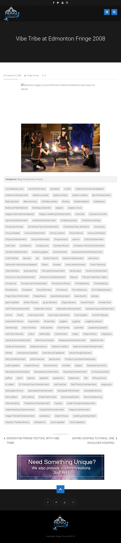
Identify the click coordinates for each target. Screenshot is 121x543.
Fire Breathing (101, 283)
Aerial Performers (36, 189)
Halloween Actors (43, 308)
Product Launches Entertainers (80, 359)
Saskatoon (58, 378)
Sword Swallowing (93, 397)
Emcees (57, 264)
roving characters (100, 372)
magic (75, 334)
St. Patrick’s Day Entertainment (34, 384)
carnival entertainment (17, 220)
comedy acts (42, 245)
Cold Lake (10, 245)
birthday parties (49, 201)
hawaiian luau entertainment (100, 308)
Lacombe (78, 327)
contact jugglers (40, 252)
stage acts (106, 384)
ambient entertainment (17, 195)
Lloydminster (61, 334)
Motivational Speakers (53, 353)
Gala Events (80, 296)
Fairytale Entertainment (53, 271)
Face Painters (12, 271)
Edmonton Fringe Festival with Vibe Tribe (33, 440)
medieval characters (15, 346)
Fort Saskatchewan (101, 290)
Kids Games (46, 327)
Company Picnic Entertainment (89, 245)
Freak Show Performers (17, 296)
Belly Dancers (12, 201)
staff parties (60, 384)
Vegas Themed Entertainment (20, 416)
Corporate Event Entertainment (87, 252)
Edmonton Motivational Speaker (21, 264)
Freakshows (40, 296)
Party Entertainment (15, 359)
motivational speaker (27, 353)
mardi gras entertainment (18, 340)
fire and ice (11, 283)
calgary (59, 208)
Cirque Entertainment (16, 239)
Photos (39, 179)
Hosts (20, 315)
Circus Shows (76, 233)
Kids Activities (29, 327)
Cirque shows (60, 239)
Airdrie (67, 189)
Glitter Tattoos (31, 302)
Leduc (31, 334)
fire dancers (11, 290)
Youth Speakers (77, 422)
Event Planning (97, 264)
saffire (9, 378)
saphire (31, 378)
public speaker (13, 365)
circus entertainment (35, 233)
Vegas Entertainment (79, 409)
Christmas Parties (14, 226)
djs (37, 258)
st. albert (10, 384)
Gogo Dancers (69, 302)
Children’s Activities (91, 220)
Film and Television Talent (94, 277)
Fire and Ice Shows (61, 283)
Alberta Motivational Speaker (90, 189)
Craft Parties (12, 258)
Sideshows (74, 378)
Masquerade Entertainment (72, 340)
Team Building (12, 403)
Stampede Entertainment (40, 390)
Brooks (65, 201)
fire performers (44, 290)
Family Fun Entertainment (52, 277)
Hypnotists (33, 321)
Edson (45, 264)
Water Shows (61, 416)
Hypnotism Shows (14, 321)
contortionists (60, 252)
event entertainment (75, 264)
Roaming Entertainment (75, 372)
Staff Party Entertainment (83, 384)
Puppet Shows (32, 365)
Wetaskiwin (40, 422)
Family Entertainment (96, 271)
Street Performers (47, 397)
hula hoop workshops (58, 315)
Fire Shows (61, 290)
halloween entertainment (69, 308)
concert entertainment (16, 252)
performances (37, 359)
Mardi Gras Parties (44, 340)
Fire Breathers (82, 283)
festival (73, 277)
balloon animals (40, 195)
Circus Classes (13, 233)
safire (19, 378)
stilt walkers (11, 397)
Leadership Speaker (97, 327)
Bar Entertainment (101, 195)
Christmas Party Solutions (76, 226)
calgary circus (75, 208)
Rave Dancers (50, 365)
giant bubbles (12, 302)
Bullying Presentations (16, 208)
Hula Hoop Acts (35, 315)
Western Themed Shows (17, 422)
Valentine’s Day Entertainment (20, 409)
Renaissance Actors (96, 365)
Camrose (79, 214)
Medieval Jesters (60, 346)
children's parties (69, 220)
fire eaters (27, 290)
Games (94, 296)
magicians (106, 334)
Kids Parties (63, 327)
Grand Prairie (87, 302)
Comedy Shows (61, 245)
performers (54, 359)
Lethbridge (44, 334)
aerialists (54, 189)
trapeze (58, 403)
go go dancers (50, 302)
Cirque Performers (40, 239)
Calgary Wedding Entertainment (54, 214)
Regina (78, 365)
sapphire (44, 378)
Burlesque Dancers (41, 208)
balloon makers (79, 195)
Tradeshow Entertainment (37, 403)
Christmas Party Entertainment (43, 226)
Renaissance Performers (46, 372)
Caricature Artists (98, 214)
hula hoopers (81, 315)
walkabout (45, 416)
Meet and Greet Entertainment (88, 346)
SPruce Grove (99, 378)
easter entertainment (73, 258)
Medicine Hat (97, 340)
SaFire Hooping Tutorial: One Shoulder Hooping (93, 440)
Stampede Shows (92, 390)
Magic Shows (89, 334)
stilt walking (28, 397)
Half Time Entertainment (17, 308)
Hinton (9, 315)
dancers (27, 258)
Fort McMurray (79, 290)
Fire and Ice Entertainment (34, 283)
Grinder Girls (105, 302)
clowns (75, 239)
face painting (30, 271)
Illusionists (49, 321)
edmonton (93, 258)
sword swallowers (70, 397)
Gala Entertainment (60, 296)
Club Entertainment (93, 239)
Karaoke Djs (11, 327)
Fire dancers (29, 179)
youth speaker (57, 422)
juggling (76, 321)
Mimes (9, 353)
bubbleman (99, 201)
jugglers (63, 321)
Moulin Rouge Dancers (80, 353)
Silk (86, 378)
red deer (66, 365)
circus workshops (96, 233)
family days (75, 271)
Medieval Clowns (38, 346)
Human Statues (100, 315)
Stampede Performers (68, 390)
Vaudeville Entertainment (52, 409)
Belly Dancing (30, 201)
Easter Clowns (51, 258)
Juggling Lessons (93, 321)
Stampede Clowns (14, 390)
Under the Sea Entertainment (81, 403)
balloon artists (60, 195)
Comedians (25, 245)
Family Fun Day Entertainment (20, 277)
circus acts (99, 226)
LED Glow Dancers (14, 334)
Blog (19, 179)
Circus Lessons (57, 233)
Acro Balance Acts (14, 189)
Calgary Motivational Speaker (20, 214)
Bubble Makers (81, 201)
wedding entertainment (84, 416)
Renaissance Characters (17, 372)
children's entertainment (44, 220)
